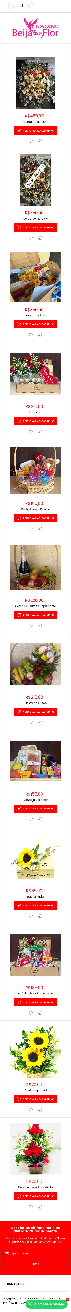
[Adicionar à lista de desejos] (31, 141)
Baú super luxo (35, 315)
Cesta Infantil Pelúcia (35, 509)
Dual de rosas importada (35, 1187)
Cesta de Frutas (36, 703)
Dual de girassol (35, 1090)
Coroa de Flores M (35, 218)
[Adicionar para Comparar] (40, 141)
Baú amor (35, 412)
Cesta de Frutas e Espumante (35, 606)
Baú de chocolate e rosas (35, 993)
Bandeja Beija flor (35, 800)
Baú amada (35, 896)
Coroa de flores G (35, 122)
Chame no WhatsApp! (50, 1304)
